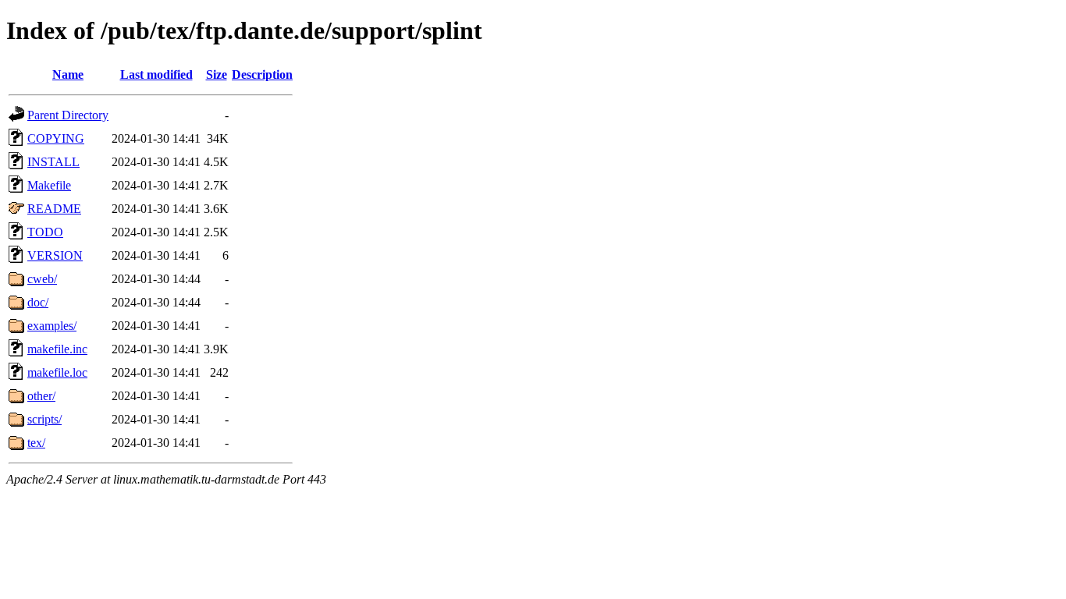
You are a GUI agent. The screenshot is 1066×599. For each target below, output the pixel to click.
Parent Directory (67, 115)
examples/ (51, 325)
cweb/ (42, 278)
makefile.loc (57, 372)
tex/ (36, 442)
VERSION (55, 255)
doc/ (37, 302)
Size (216, 74)
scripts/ (44, 419)
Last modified (156, 74)
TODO (45, 232)
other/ (41, 395)
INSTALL (53, 161)
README (54, 208)
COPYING (55, 138)
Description (262, 74)
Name (68, 74)
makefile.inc (57, 349)
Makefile (49, 185)
